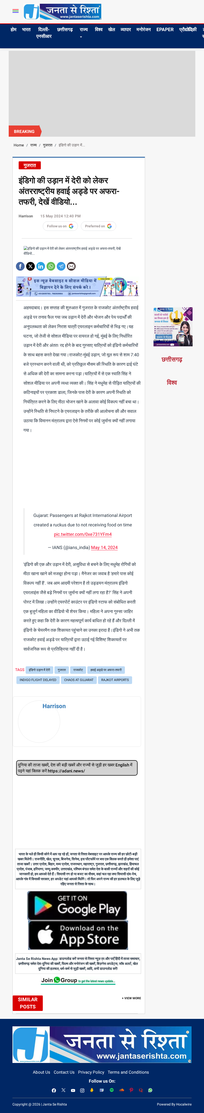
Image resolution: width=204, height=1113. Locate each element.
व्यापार (126, 29)
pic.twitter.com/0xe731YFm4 (83, 534)
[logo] (62, 11)
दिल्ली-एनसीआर (43, 33)
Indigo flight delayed (38, 680)
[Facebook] (20, 264)
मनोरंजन (144, 29)
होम (13, 29)
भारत (26, 29)
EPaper (165, 29)
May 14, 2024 (104, 547)
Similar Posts (28, 1003)
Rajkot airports (115, 680)
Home (19, 145)
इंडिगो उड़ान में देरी (39, 670)
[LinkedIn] (40, 264)
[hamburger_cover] (15, 11)
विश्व (98, 29)
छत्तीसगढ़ (65, 29)
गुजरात (47, 145)
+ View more (131, 998)
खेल (111, 29)
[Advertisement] (102, 88)
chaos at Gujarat (79, 680)
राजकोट (78, 670)
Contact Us (64, 1072)
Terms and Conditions (128, 1072)
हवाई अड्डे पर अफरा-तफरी (106, 670)
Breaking (24, 131)
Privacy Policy (91, 1072)
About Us (41, 1072)
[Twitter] (30, 264)
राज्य (84, 29)
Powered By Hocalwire (174, 1104)
